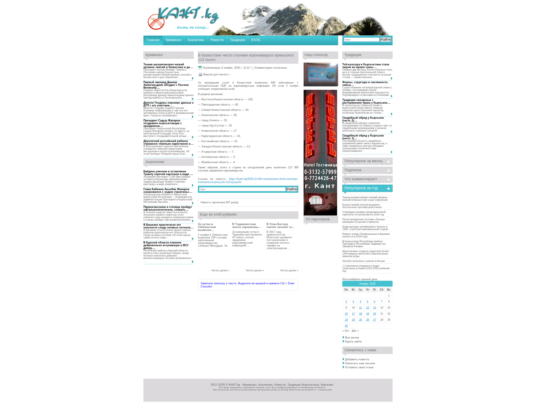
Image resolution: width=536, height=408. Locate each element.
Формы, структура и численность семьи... (365, 83)
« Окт (345, 330)
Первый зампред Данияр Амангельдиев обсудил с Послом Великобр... (166, 85)
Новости (217, 40)
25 (360, 319)
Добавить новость (357, 359)
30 (346, 325)
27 (374, 319)
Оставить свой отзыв (359, 367)
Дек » (355, 330)
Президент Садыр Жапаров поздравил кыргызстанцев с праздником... (162, 123)
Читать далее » (220, 270)
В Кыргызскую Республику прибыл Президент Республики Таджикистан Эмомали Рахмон (364, 244)
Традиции (237, 40)
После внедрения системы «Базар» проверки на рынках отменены (363, 220)
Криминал (173, 40)
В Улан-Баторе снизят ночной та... (280, 225)
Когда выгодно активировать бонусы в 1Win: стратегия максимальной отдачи (365, 228)
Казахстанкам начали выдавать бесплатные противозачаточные (362, 206)
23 (346, 319)
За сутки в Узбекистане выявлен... (207, 227)
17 (353, 313)
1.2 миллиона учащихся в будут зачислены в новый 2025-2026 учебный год (365, 268)
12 (367, 307)
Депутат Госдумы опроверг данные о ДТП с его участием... (168, 104)
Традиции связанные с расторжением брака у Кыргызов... (366, 101)
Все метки (352, 337)
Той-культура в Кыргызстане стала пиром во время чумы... (365, 66)
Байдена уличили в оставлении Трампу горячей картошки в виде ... (167, 173)
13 (374, 307)
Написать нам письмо (360, 363)
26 (367, 319)
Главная (153, 40)
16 (346, 313)
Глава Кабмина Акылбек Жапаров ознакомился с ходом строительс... (167, 190)
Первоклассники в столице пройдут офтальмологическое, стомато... (167, 208)
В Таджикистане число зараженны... (246, 225)
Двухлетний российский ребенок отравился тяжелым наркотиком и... (168, 142)
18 (360, 313)
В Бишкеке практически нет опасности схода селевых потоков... (168, 226)
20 (374, 313)
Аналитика (196, 40)
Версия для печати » (216, 74)
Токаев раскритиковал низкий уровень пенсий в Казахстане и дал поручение (365, 198)
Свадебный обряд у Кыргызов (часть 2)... (363, 119)
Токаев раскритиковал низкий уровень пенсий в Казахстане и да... (167, 66)
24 (353, 319)
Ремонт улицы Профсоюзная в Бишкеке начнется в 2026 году (366, 235)
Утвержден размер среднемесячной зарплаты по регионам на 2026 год (364, 213)
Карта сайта (353, 341)
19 (367, 313)
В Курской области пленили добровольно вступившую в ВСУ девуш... (165, 245)
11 (360, 307)
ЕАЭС (256, 40)
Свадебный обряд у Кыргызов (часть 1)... (363, 137)
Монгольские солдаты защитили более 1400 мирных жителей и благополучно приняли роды (365, 254)
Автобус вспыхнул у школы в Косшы (363, 261)
